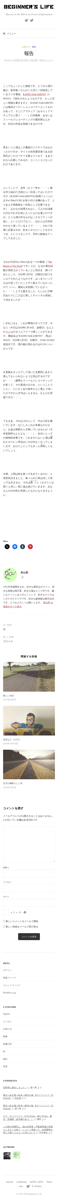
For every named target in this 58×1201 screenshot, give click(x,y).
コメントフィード (11, 985)
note (21, 1186)
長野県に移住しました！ (15, 1087)
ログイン (7, 970)
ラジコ (9, 331)
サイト (6, 896)
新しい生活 (8, 695)
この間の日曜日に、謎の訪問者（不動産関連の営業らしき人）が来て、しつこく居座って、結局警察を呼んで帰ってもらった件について (28, 1129)
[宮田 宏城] (7, 1153)
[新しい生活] (29, 676)
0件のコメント (46, 60)
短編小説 (7, 1043)
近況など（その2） (12, 739)
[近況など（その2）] (29, 720)
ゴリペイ (8, 641)
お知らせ (26, 46)
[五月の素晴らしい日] (29, 764)
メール (7, 882)
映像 (5, 1036)
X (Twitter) (37, 1186)
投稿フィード (9, 977)
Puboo (49, 1181)
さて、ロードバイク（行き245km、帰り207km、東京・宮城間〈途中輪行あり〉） (27, 1118)
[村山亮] (16, 1153)
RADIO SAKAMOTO (34, 94)
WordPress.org (9, 992)
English (6, 1013)
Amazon (9, 1181)
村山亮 (18, 1098)
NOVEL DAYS (36, 1181)
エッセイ (7, 1021)
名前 (6, 867)
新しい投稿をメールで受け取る (22, 926)
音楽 (5, 1066)
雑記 (34, 46)
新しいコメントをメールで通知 (22, 921)
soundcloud (21, 1181)
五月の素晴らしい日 (12, 783)
